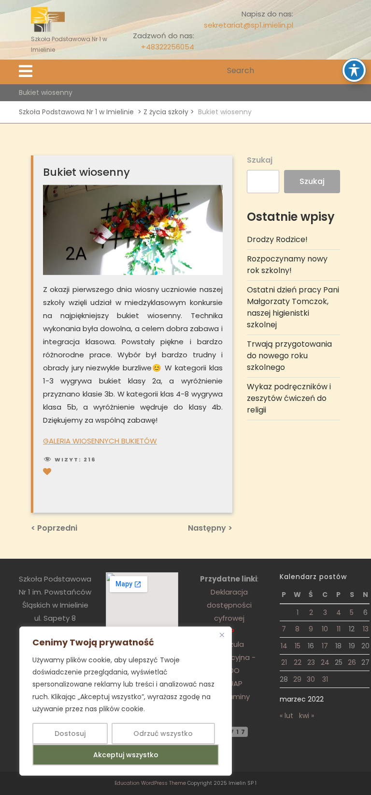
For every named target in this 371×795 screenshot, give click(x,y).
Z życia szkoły (165, 112)
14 (284, 646)
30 (311, 679)
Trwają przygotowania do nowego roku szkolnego (289, 355)
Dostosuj (70, 733)
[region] (125, 701)
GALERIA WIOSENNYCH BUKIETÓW (100, 441)
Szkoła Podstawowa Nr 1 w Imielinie (76, 112)
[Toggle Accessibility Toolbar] (354, 70)
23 (311, 662)
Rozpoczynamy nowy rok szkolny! (287, 264)
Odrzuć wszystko (163, 733)
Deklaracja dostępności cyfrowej (229, 605)
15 (297, 646)
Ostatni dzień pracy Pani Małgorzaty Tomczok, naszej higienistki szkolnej (293, 307)
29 (297, 679)
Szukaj (259, 160)
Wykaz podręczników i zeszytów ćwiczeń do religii (289, 398)
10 (325, 629)
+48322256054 (167, 47)
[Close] (222, 635)
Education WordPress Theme (150, 783)
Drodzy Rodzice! (277, 239)
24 (325, 662)
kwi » (306, 715)
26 (352, 662)
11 (339, 629)
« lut (286, 715)
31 (325, 679)
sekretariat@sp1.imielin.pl (248, 25)
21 (284, 662)
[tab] (25, 71)
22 (297, 662)
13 (366, 629)
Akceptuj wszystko (125, 755)
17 (325, 646)
